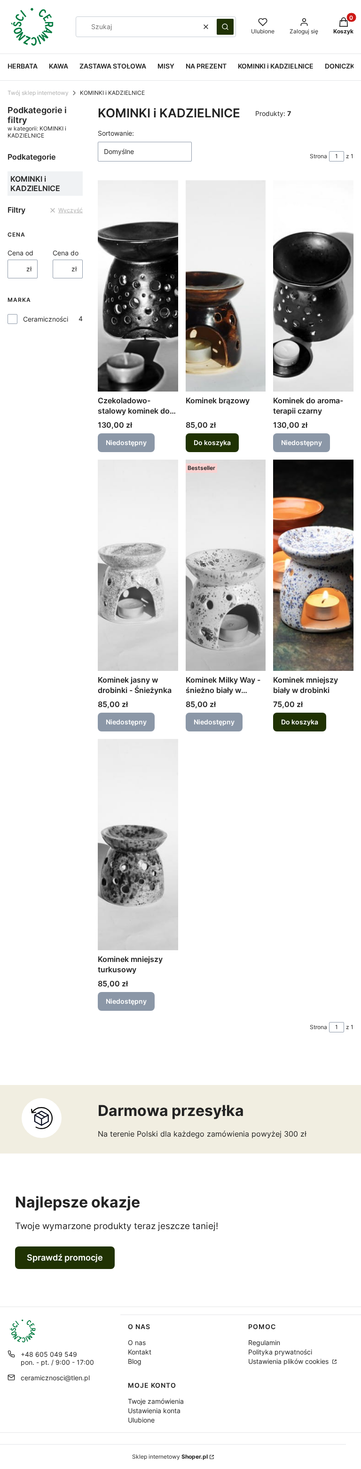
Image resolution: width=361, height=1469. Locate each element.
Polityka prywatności (280, 1352)
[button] (225, 27)
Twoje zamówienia (156, 1401)
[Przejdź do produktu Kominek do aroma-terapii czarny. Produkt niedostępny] (313, 286)
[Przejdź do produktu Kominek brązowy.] (226, 286)
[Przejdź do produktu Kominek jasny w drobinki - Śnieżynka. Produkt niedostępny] (138, 565)
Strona (318, 156)
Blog (134, 1361)
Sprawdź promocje (65, 1257)
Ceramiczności (45, 319)
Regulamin (264, 1342)
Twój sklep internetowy (38, 92)
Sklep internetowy (170, 1456)
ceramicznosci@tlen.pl (55, 1378)
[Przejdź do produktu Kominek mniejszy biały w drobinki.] (313, 565)
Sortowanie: (116, 133)
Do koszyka (212, 442)
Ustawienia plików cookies (289, 1361)
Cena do (65, 253)
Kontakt (139, 1352)
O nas (137, 1342)
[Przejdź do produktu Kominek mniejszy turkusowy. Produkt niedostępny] (138, 844)
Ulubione (141, 1420)
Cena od (20, 253)
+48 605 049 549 (49, 1354)
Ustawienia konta (154, 1411)
